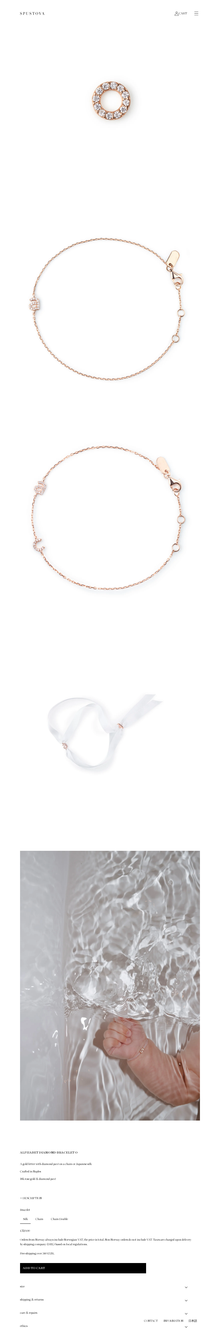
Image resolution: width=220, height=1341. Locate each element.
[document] (110, 566)
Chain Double (59, 1219)
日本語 (192, 1321)
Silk (25, 1219)
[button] (193, 13)
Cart (183, 13)
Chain (39, 1219)
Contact (151, 1321)
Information (173, 1321)
